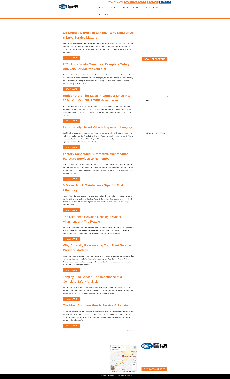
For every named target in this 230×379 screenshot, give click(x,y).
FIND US (166, 2)
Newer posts (131, 331)
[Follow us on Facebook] (162, 363)
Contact (103, 14)
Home (61, 346)
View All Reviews (155, 133)
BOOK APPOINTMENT (135, 2)
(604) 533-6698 (115, 2)
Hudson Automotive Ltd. (93, 343)
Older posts (66, 331)
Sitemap (129, 375)
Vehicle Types (131, 7)
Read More (71, 58)
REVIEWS (152, 2)
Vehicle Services (108, 7)
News (61, 366)
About (157, 7)
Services (64, 350)
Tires (146, 7)
